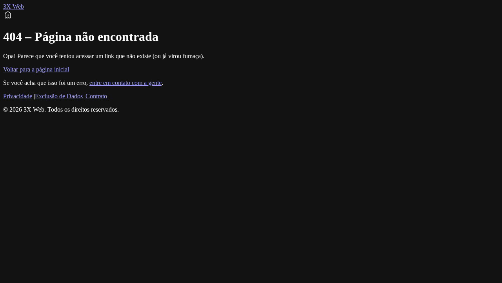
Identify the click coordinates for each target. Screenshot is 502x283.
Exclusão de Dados (59, 96)
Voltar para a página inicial (36, 69)
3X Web (13, 6)
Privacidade (17, 96)
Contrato (96, 96)
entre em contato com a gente (125, 82)
